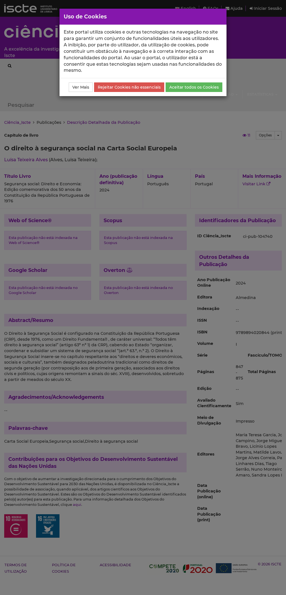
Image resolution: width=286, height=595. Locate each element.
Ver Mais (80, 87)
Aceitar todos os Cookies (194, 87)
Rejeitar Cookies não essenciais (129, 87)
